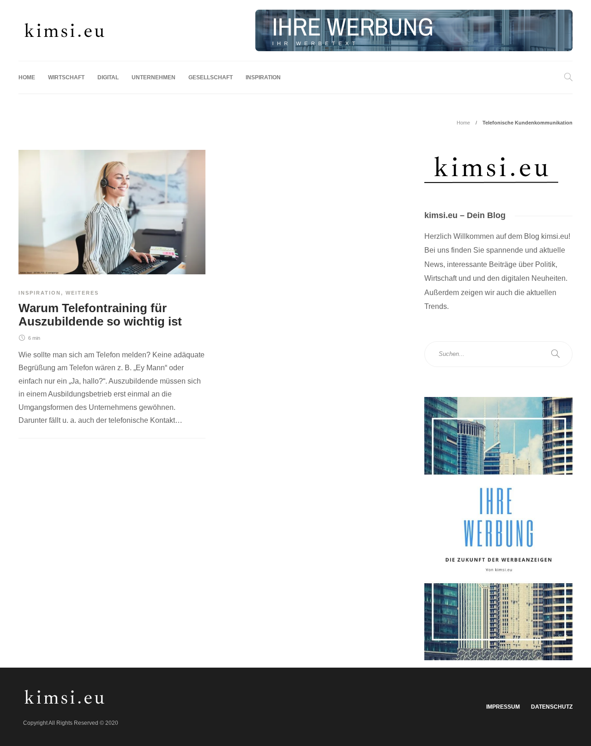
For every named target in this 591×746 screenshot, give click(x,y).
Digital (108, 77)
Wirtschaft (66, 77)
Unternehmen (153, 77)
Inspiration (263, 77)
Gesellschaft (210, 77)
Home (26, 77)
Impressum (503, 707)
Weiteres (82, 293)
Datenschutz (552, 707)
